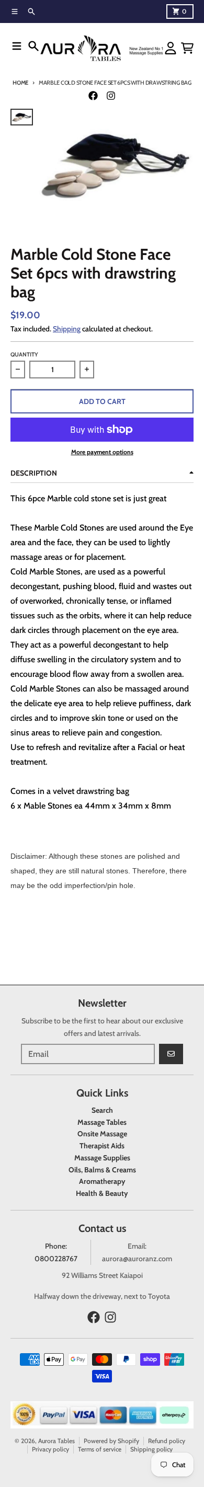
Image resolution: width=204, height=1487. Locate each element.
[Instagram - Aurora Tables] (111, 95)
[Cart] (187, 48)
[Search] (33, 46)
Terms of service (99, 1449)
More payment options (102, 452)
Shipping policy (151, 1449)
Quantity (24, 354)
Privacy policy (50, 1449)
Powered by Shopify (111, 1441)
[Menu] (16, 46)
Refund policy (166, 1441)
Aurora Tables (56, 1441)
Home (20, 82)
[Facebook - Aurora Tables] (93, 95)
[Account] (170, 48)
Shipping (67, 328)
